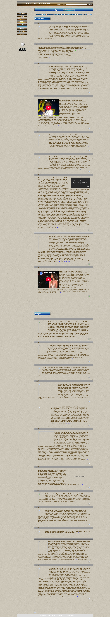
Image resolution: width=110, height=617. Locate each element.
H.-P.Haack (68, 423)
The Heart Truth (67, 261)
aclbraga (43, 90)
